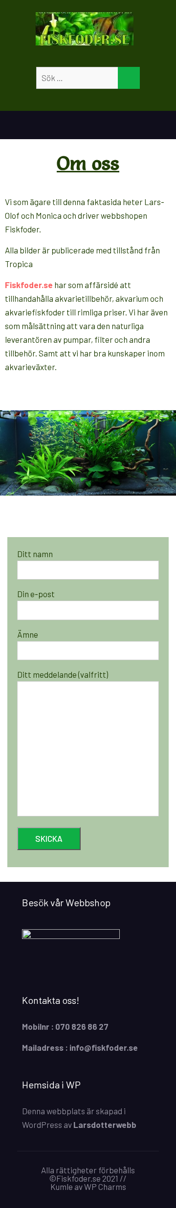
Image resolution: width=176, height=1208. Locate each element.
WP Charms (105, 1186)
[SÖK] (129, 78)
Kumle (61, 1186)
